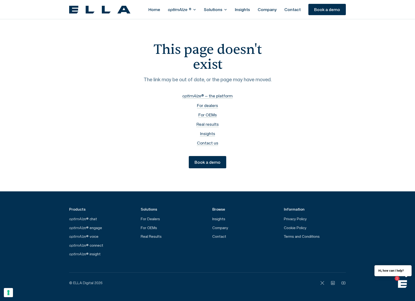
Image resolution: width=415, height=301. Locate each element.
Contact (292, 9)
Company (267, 9)
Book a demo (327, 9)
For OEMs (207, 115)
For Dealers (150, 218)
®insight (85, 254)
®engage (85, 227)
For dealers (207, 105)
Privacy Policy (295, 218)
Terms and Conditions (302, 236)
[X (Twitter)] (322, 283)
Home (154, 9)
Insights (242, 9)
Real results (207, 124)
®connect (86, 245)
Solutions (213, 9)
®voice (83, 236)
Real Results (151, 236)
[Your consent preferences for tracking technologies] (8, 292)
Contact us (207, 143)
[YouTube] (343, 283)
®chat (83, 218)
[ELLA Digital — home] (99, 9)
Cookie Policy (295, 227)
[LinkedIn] (332, 283)
